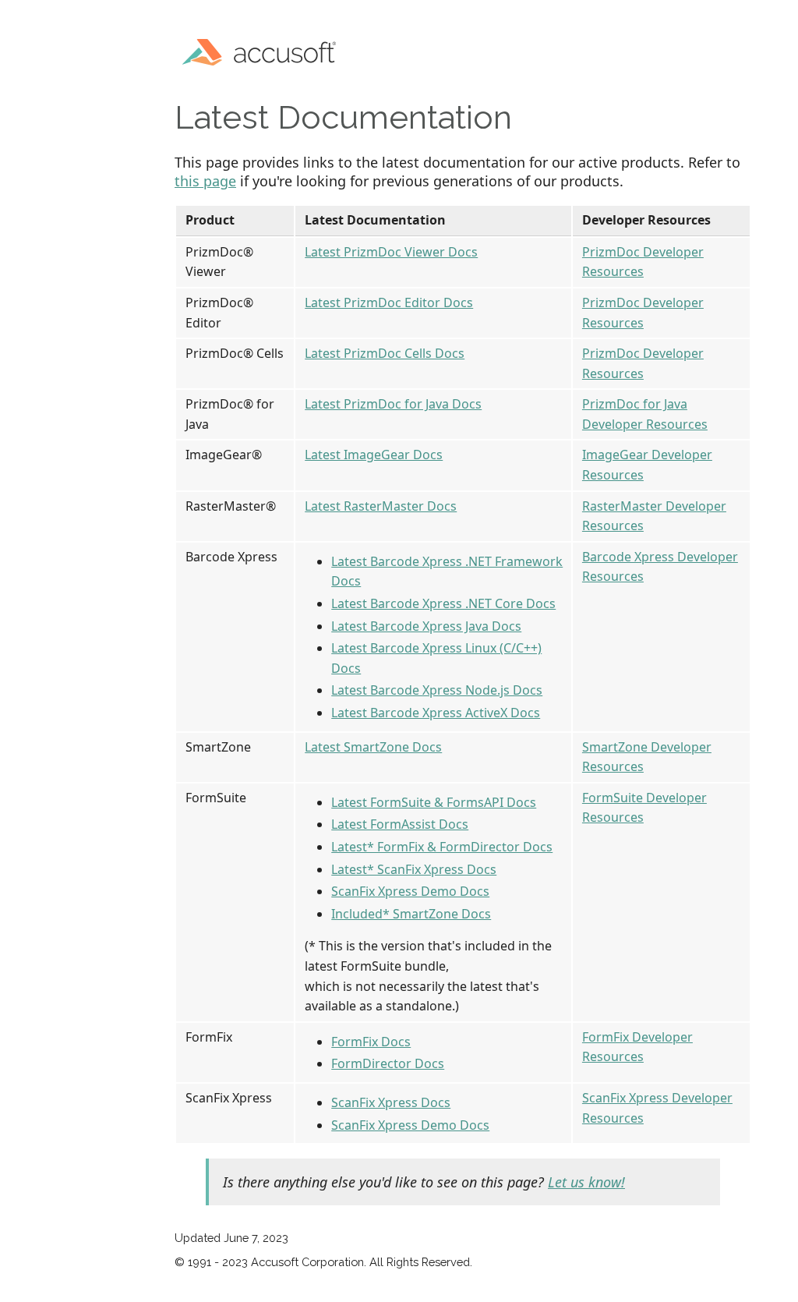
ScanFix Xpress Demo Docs (410, 891)
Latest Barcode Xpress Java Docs (426, 626)
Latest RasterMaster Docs (381, 506)
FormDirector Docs (387, 1063)
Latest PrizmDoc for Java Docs (393, 403)
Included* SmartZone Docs (411, 913)
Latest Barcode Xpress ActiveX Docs (435, 712)
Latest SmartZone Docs (373, 746)
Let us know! (586, 1182)
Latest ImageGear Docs (374, 454)
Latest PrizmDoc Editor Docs (389, 302)
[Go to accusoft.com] (264, 50)
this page (205, 181)
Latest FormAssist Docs (399, 824)
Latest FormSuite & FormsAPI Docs (433, 802)
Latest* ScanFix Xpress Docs (413, 869)
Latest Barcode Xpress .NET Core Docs (443, 603)
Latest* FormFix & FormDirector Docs (442, 846)
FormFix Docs (371, 1041)
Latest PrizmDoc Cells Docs (384, 353)
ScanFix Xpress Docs (390, 1102)
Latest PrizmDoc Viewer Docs (391, 251)
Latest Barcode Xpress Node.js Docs (436, 690)
